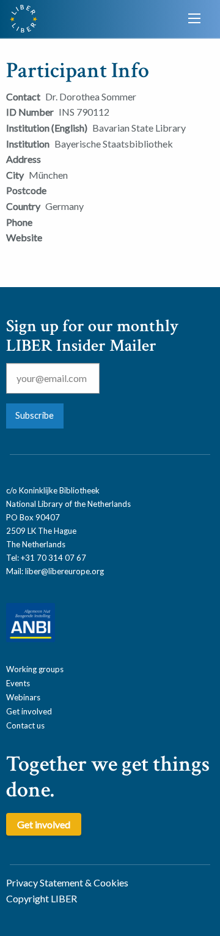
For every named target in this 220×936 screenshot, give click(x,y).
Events (18, 683)
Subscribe (34, 415)
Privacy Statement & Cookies (67, 882)
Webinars (23, 697)
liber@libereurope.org (64, 571)
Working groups (35, 669)
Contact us (25, 725)
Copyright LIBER (41, 898)
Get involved (29, 711)
